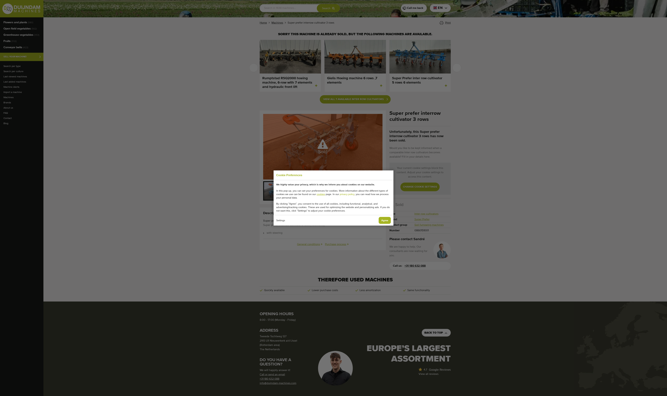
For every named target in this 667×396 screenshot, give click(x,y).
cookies (321, 194)
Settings (280, 220)
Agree (384, 220)
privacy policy (347, 194)
